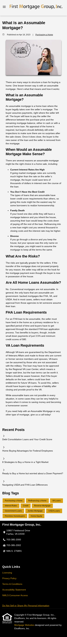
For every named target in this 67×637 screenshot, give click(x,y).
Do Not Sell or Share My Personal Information (25, 605)
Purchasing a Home (44, 35)
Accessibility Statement (14, 589)
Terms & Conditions (12, 584)
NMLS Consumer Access (15, 595)
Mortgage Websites (24, 625)
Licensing (7, 572)
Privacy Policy (9, 578)
